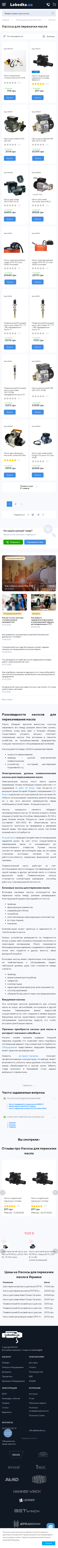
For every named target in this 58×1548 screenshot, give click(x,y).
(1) (19, 460)
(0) (19, 83)
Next (55, 1192)
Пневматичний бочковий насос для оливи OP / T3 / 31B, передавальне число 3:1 (43, 326)
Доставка (33, 1363)
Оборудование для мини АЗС (29, 20)
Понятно (48, 1543)
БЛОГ (4, 1394)
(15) (47, 84)
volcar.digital (36, 1350)
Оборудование (9, 1047)
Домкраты (6, 1372)
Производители (36, 1372)
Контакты (33, 1394)
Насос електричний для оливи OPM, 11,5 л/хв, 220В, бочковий (14, 262)
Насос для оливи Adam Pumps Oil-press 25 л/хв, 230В (29, 1299)
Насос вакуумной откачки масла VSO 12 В (14, 77)
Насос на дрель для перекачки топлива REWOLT (40, 78)
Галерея (5, 1403)
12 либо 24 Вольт (25, 788)
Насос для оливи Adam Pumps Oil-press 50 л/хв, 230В (43, 455)
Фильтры (51, 36)
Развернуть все (28, 1438)
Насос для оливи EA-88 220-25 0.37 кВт (42, 140)
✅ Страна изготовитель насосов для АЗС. (24, 1117)
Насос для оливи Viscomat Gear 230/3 (41, 200)
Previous (3, 1192)
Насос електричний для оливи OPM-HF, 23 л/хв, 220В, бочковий (42, 262)
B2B (31, 1376)
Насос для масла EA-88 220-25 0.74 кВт (42, 389)
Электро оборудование (12, 1367)
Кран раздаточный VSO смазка (22, 1106)
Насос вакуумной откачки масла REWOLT (26, 1104)
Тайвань (12, 1127)
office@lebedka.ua (37, 1430)
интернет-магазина (28, 1056)
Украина (12, 1123)
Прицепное (7, 1376)
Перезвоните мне (35, 542)
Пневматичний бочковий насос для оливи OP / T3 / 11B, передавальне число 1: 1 (15, 326)
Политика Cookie (37, 1415)
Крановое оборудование (13, 1381)
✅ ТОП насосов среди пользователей (22, 1098)
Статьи (5, 1408)
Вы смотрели (28, 1139)
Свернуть (27, 1085)
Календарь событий (11, 1398)
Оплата (32, 1367)
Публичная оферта (37, 1403)
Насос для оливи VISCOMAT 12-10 (11, 200)
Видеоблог (7, 1412)
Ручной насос (9, 837)
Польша (12, 1125)
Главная (5, 20)
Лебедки (6, 1363)
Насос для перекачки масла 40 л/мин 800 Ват (15, 454)
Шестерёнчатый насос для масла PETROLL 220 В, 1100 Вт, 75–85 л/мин (15, 1254)
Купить (10, 98)
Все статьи (7, 699)
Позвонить (15, 542)
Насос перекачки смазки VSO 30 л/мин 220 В (27, 1108)
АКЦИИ (32, 1381)
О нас (31, 1398)
